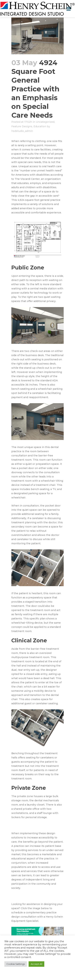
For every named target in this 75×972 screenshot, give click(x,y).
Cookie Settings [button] (15, 964)
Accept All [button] (36, 964)
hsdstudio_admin (22, 131)
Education (39, 126)
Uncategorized (45, 121)
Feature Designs (21, 126)
